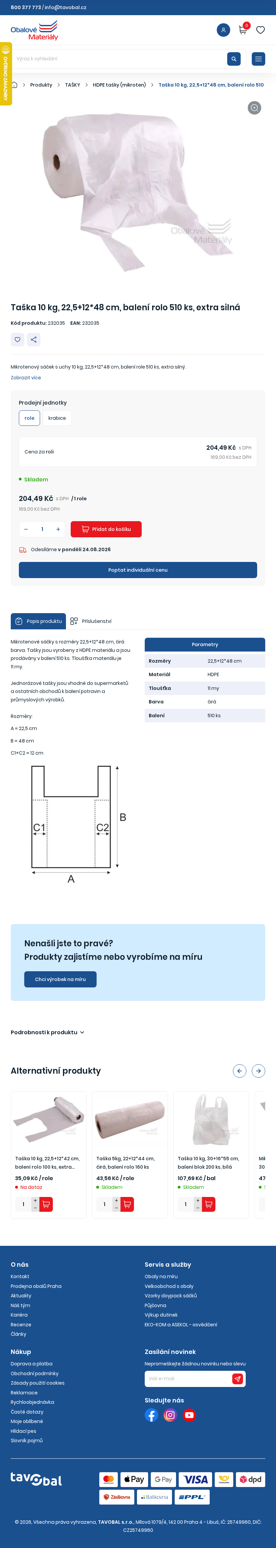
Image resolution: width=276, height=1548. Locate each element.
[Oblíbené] (260, 30)
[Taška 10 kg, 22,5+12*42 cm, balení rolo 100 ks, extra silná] (48, 1120)
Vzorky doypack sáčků (171, 1295)
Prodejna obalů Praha (36, 1286)
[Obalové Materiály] (18, 85)
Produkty (41, 85)
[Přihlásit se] (223, 30)
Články (18, 1334)
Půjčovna (155, 1305)
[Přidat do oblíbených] (17, 339)
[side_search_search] (234, 59)
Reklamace (24, 1392)
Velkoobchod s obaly (169, 1286)
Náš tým (20, 1305)
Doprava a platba (32, 1363)
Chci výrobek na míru (60, 979)
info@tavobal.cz (66, 7)
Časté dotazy (27, 1412)
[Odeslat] (237, 1378)
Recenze (21, 1324)
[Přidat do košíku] (46, 1204)
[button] (239, 1071)
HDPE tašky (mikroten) (119, 85)
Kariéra (19, 1315)
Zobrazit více (26, 377)
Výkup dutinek (161, 1315)
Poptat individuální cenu (138, 570)
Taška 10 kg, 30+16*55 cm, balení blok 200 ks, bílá (208, 1162)
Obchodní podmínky (35, 1373)
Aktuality (21, 1295)
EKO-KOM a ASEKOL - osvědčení (181, 1324)
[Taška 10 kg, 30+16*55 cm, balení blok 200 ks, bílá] (211, 1120)
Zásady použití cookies (38, 1383)
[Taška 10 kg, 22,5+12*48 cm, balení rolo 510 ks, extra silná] (138, 192)
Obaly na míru (161, 1276)
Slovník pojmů (27, 1440)
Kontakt (20, 1276)
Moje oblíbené (27, 1421)
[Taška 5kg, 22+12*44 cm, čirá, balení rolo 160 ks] (129, 1120)
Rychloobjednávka (32, 1402)
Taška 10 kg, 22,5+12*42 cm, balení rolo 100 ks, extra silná (47, 1163)
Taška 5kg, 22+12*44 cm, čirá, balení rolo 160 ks (125, 1162)
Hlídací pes (23, 1431)
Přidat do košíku (111, 529)
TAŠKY (72, 85)
